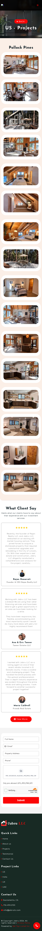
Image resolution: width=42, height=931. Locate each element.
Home (5, 839)
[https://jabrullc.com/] (2, 5)
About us (6, 844)
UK (3, 882)
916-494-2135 (9, 905)
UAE (4, 887)
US (3, 872)
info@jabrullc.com (12, 910)
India (4, 877)
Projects (6, 849)
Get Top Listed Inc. (21, 926)
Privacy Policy (23, 923)
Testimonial (7, 854)
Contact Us (7, 859)
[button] (37, 5)
